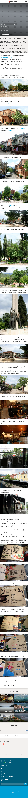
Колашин (23, 128)
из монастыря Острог (7, 57)
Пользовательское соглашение (7, 776)
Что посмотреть (13, 24)
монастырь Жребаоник (7, 103)
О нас (2, 768)
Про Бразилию (4, 765)
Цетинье (10, 130)
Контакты (3, 771)
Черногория (5, 24)
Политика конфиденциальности (7, 774)
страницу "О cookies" (9, 792)
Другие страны (4, 766)
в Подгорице (11, 205)
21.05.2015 (5, 26)
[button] (2, 1)
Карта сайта (3, 773)
